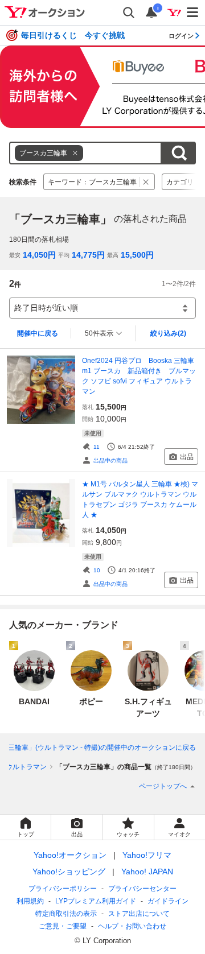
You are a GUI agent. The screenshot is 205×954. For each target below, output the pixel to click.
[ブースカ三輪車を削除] (75, 153)
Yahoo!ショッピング (68, 871)
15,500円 (137, 254)
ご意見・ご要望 (63, 926)
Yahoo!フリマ (146, 855)
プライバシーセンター (142, 889)
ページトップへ (163, 786)
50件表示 (99, 333)
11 (96, 447)
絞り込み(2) (168, 333)
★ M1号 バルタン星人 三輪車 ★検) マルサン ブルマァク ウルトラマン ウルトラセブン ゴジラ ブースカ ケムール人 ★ (140, 499)
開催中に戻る (37, 333)
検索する (179, 153)
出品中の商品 (110, 460)
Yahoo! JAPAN (147, 871)
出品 (187, 457)
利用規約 (30, 901)
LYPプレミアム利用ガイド (95, 901)
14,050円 (39, 254)
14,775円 (88, 254)
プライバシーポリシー (62, 889)
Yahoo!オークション (70, 855)
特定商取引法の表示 (66, 914)
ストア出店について (139, 914)
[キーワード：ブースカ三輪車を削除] (146, 182)
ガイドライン (167, 901)
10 (96, 570)
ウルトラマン (26, 767)
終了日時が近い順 (46, 307)
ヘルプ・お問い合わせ (132, 926)
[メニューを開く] (193, 12)
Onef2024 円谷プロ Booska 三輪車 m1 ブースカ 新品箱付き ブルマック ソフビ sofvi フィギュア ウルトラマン (140, 376)
